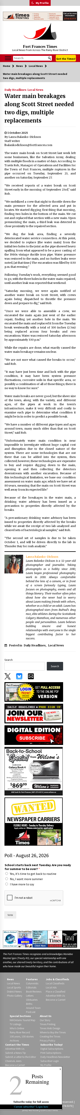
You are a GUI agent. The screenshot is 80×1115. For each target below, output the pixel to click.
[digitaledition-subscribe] (33, 734)
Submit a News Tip (15, 1053)
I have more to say (22, 884)
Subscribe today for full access (31, 1102)
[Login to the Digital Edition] (25, 938)
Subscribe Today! (51, 1044)
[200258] (33, 771)
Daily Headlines (15, 90)
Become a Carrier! (55, 999)
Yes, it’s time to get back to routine (33, 874)
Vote (10, 915)
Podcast (30, 1012)
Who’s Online (17, 1028)
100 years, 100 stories (22, 1036)
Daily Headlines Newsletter (55, 1057)
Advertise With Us (55, 995)
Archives (14, 1040)
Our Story (45, 1020)
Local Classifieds (55, 983)
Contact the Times (17, 1044)
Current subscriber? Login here (31, 1106)
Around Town (33, 1008)
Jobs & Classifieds (57, 979)
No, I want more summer (26, 879)
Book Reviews (33, 991)
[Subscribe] (55, 939)
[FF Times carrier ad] (33, 821)
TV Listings (15, 1024)
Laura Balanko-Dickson (42, 556)
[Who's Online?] (10, 938)
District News (14, 991)
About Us (45, 1016)
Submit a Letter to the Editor (20, 1057)
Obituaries (31, 999)
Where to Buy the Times (53, 1032)
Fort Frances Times (40, 46)
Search (8, 660)
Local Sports (14, 987)
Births (29, 1004)
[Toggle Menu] (8, 58)
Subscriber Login (49, 1061)
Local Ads (51, 987)
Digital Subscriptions (51, 1048)
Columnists (32, 983)
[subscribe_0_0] (33, 691)
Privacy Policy (47, 1040)
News (10, 979)
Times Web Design (50, 1028)
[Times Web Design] (39, 938)
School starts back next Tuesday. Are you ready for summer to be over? (38, 867)
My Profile (42, 3)
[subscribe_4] (33, 713)
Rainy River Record (20, 1032)
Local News (35, 90)
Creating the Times (50, 1036)
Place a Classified (55, 991)
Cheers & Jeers (13, 1061)
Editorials (31, 987)
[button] (32, 3)
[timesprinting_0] (40, 16)
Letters (29, 995)
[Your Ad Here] (69, 939)
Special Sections (20, 1016)
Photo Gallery (14, 995)
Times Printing (47, 1024)
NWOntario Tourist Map (22, 1020)
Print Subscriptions (50, 1053)
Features (32, 979)
